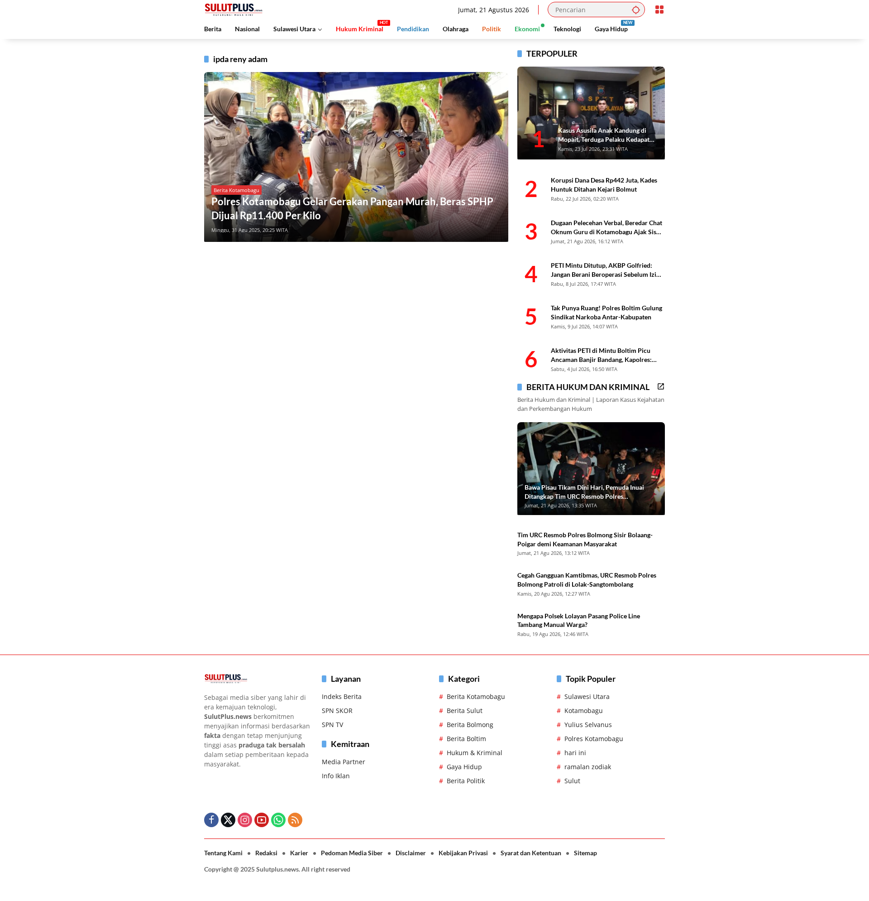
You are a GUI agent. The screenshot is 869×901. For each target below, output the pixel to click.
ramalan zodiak (587, 766)
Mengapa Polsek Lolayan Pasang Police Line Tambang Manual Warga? (578, 620)
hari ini (575, 752)
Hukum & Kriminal (474, 752)
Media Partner (343, 761)
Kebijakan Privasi (463, 853)
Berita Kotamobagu (236, 190)
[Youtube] (261, 820)
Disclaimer (411, 853)
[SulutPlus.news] (233, 9)
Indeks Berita (342, 696)
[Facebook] (211, 820)
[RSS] (295, 820)
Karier (299, 853)
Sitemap (585, 853)
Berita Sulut (464, 710)
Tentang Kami (223, 853)
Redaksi (266, 853)
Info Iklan (336, 775)
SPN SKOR (337, 710)
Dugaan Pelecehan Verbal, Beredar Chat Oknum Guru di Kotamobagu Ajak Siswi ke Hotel (607, 227)
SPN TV (332, 724)
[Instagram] (245, 820)
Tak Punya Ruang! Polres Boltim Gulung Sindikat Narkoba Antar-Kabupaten (606, 312)
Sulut (572, 780)
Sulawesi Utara (587, 696)
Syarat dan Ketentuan (531, 853)
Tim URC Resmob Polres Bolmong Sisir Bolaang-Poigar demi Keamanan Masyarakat (585, 539)
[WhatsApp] (278, 820)
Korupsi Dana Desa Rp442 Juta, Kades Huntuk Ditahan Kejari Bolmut (604, 184)
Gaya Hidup (464, 766)
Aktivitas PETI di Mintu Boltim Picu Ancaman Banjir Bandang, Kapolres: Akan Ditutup (601, 355)
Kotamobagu (583, 710)
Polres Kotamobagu (593, 738)
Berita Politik (466, 780)
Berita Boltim (466, 738)
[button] (636, 9)
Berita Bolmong (470, 724)
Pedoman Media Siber (352, 853)
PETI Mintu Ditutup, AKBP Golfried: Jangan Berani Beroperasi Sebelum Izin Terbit (605, 270)
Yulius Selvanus (588, 724)
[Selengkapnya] (661, 386)
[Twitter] (228, 820)
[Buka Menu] (659, 9)
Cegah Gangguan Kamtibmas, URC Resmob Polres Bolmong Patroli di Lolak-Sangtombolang (586, 579)
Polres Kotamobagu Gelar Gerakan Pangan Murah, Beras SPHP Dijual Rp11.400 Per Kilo (352, 208)
